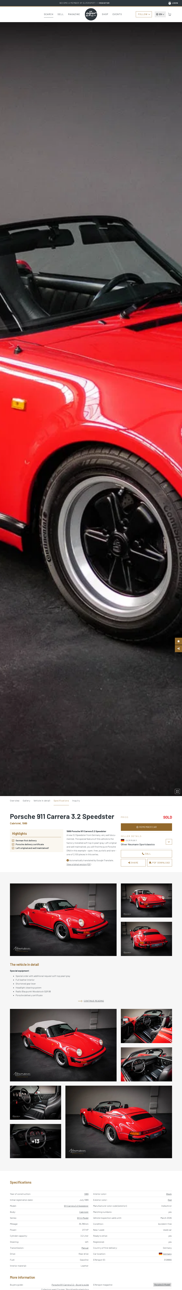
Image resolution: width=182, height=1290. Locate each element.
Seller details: (131, 836)
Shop (105, 14)
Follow (142, 14)
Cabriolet (83, 1212)
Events (117, 14)
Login (175, 3)
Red (170, 1199)
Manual (84, 1247)
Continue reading (94, 1000)
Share (134, 862)
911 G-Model (82, 1217)
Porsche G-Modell (162, 1284)
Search (48, 14)
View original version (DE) (79, 864)
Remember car (148, 827)
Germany (167, 1253)
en (160, 14)
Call (147, 853)
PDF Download (161, 862)
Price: (125, 817)
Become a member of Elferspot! (85, 3)
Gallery (26, 800)
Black (169, 1194)
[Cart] (169, 14)
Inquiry (76, 800)
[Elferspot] (91, 14)
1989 (86, 1194)
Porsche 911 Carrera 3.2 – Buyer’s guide (70, 1284)
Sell (61, 14)
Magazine (74, 14)
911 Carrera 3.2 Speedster (76, 1205)
